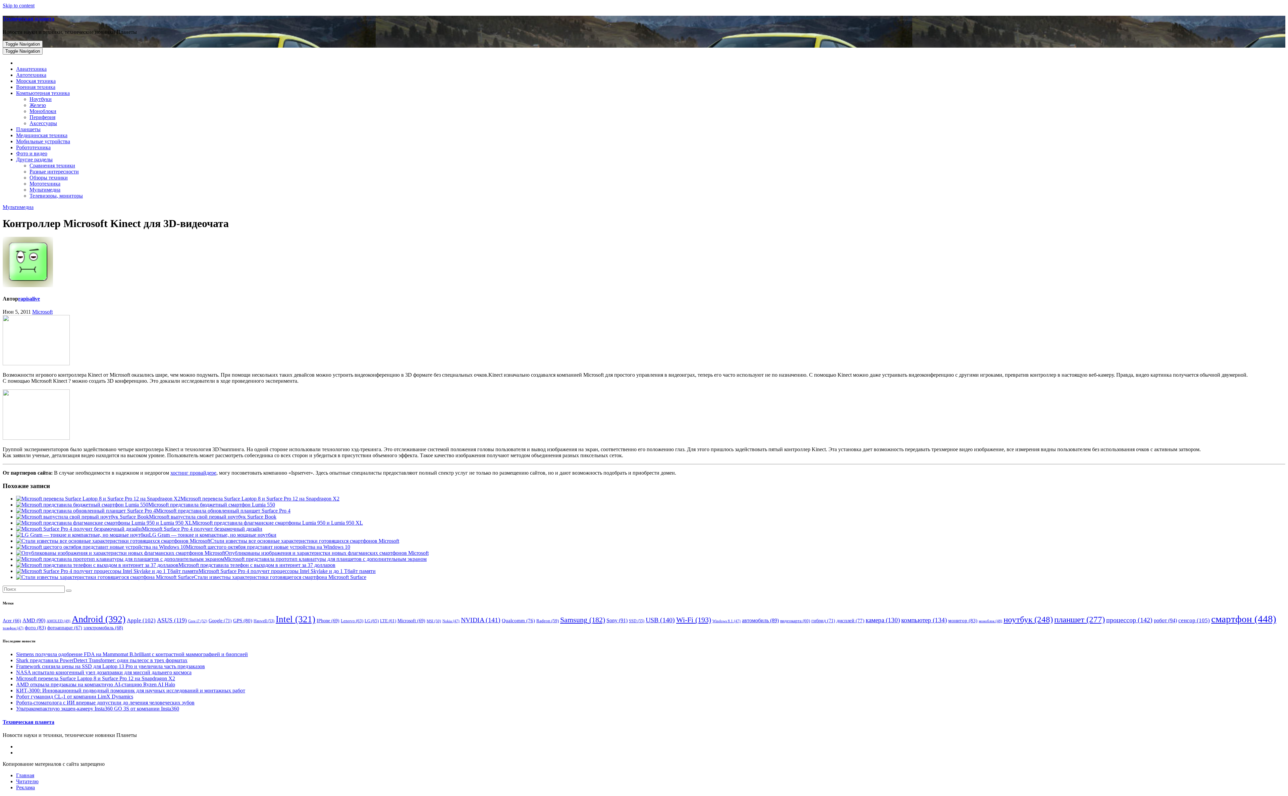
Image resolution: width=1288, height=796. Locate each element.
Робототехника (33, 147)
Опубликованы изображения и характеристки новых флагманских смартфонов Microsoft (327, 553)
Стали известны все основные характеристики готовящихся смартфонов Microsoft (304, 541)
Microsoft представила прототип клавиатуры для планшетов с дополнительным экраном (325, 559)
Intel (295, 619)
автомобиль (760, 620)
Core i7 (197, 621)
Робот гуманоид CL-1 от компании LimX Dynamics (74, 696)
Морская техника (36, 81)
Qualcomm (518, 620)
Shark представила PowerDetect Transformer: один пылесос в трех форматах (101, 660)
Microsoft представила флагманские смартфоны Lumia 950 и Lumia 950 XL (277, 523)
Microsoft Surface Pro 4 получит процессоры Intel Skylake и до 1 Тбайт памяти (287, 571)
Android (98, 619)
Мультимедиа (45, 190)
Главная (25, 775)
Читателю (27, 781)
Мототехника (45, 184)
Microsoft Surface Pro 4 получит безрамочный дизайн (202, 529)
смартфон (1243, 619)
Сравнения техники (52, 165)
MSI (434, 621)
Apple (141, 620)
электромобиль (103, 627)
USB (660, 620)
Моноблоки (43, 111)
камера (883, 620)
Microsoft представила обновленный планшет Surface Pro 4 (223, 511)
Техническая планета (28, 18)
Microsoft (42, 312)
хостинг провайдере (193, 473)
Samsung (582, 620)
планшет (1079, 619)
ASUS (172, 620)
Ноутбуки (41, 99)
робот (1165, 620)
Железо (38, 105)
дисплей (850, 620)
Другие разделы (34, 159)
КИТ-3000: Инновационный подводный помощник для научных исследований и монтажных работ (130, 690)
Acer (12, 620)
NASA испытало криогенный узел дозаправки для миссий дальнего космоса (104, 672)
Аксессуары (43, 123)
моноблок (990, 621)
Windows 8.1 (726, 621)
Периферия (42, 117)
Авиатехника (31, 69)
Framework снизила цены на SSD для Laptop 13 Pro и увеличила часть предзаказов (110, 666)
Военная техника (35, 87)
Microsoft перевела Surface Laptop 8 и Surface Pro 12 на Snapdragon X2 (259, 498)
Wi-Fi (693, 620)
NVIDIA (480, 620)
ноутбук (1028, 619)
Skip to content (19, 5)
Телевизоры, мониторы (56, 196)
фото (35, 627)
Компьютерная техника (43, 93)
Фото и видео (31, 153)
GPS (242, 620)
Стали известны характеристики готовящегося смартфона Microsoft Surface (280, 577)
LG (372, 620)
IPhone (328, 620)
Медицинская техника (41, 135)
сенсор (1194, 620)
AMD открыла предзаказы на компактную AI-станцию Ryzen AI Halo (95, 684)
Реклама (25, 787)
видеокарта (795, 621)
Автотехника (31, 75)
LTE (388, 621)
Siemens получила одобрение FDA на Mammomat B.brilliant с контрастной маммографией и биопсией (132, 654)
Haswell (264, 621)
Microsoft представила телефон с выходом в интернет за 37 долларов (256, 565)
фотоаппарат (64, 627)
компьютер (924, 620)
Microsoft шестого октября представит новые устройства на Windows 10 (268, 547)
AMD (33, 620)
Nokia (451, 621)
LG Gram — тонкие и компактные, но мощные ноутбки (212, 535)
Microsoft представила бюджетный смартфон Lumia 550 (211, 505)
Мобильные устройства (43, 141)
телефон (13, 628)
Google (220, 620)
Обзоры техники (49, 177)
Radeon (547, 621)
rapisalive (29, 299)
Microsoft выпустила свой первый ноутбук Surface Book (212, 517)
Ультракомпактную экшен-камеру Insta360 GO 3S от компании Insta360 (97, 708)
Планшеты (28, 129)
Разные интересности (54, 171)
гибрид (823, 620)
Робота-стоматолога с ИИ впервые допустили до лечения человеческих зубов (105, 702)
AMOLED (58, 621)
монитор (962, 620)
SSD (636, 621)
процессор (1129, 620)
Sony (617, 620)
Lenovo (352, 620)
